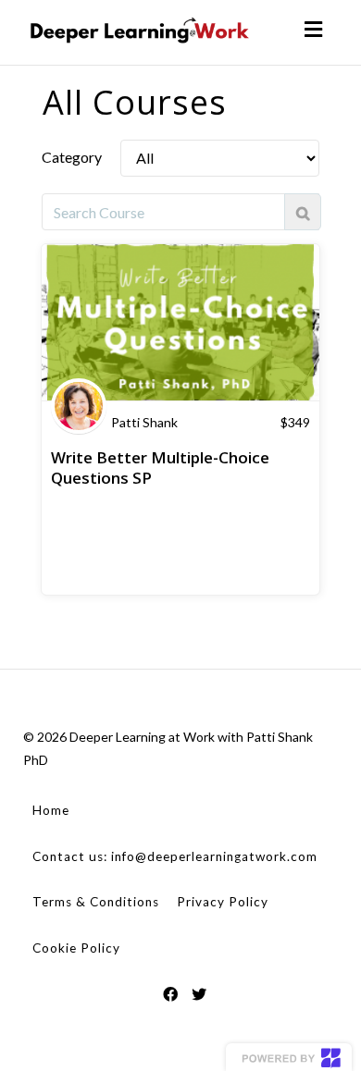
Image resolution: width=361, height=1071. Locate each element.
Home (50, 810)
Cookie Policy (76, 948)
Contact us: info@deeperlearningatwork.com (174, 856)
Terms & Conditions (95, 901)
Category (72, 157)
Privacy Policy (222, 901)
